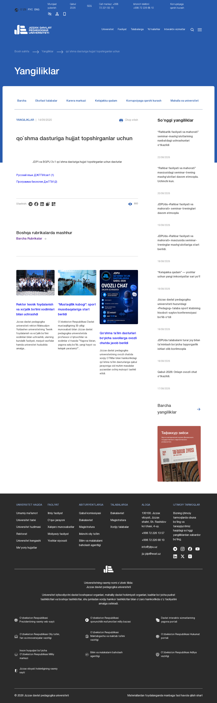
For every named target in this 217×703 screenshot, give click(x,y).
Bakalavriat (86, 520)
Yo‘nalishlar (154, 29)
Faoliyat (122, 29)
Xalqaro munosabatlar (61, 527)
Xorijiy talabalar (119, 527)
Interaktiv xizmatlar (174, 29)
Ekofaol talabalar (46, 101)
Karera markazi (76, 101)
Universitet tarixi (26, 520)
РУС (30, 10)
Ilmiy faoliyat (55, 513)
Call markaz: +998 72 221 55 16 (108, 6)
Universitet (108, 29)
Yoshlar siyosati (57, 541)
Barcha (21, 101)
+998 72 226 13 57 (153, 533)
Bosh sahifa (21, 51)
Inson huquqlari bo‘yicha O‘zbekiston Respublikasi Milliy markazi (37, 655)
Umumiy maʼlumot (27, 513)
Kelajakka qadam (106, 101)
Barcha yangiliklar (167, 409)
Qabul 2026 (73, 6)
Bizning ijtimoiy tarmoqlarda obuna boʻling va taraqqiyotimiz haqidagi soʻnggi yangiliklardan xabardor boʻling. (187, 526)
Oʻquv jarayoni (56, 520)
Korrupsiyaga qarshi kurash (177, 6)
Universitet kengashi (28, 541)
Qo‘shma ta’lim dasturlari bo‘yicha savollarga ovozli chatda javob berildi (118, 338)
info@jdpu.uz (149, 547)
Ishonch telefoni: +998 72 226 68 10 (143, 6)
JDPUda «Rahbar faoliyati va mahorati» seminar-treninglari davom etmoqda (176, 208)
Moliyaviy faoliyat (58, 534)
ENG (36, 10)
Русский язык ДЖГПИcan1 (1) (35, 175)
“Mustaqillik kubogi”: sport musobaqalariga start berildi (77, 309)
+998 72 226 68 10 (153, 540)
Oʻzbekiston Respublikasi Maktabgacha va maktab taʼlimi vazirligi (107, 636)
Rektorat (21, 534)
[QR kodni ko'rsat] (54, 204)
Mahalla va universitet (185, 101)
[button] (50, 15)
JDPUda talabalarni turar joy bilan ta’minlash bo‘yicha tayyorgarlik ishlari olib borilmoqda (178, 344)
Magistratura (87, 527)
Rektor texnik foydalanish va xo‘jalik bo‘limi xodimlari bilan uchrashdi (35, 309)
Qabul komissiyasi (90, 513)
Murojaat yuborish (52, 6)
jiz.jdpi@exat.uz (151, 554)
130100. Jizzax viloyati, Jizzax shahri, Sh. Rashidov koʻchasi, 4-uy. (154, 520)
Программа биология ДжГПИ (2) (36, 182)
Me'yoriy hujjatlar (26, 548)
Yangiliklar (47, 51)
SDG (89, 6)
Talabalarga (137, 29)
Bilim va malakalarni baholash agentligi (90, 543)
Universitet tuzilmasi (28, 527)
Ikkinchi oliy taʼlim (89, 534)
